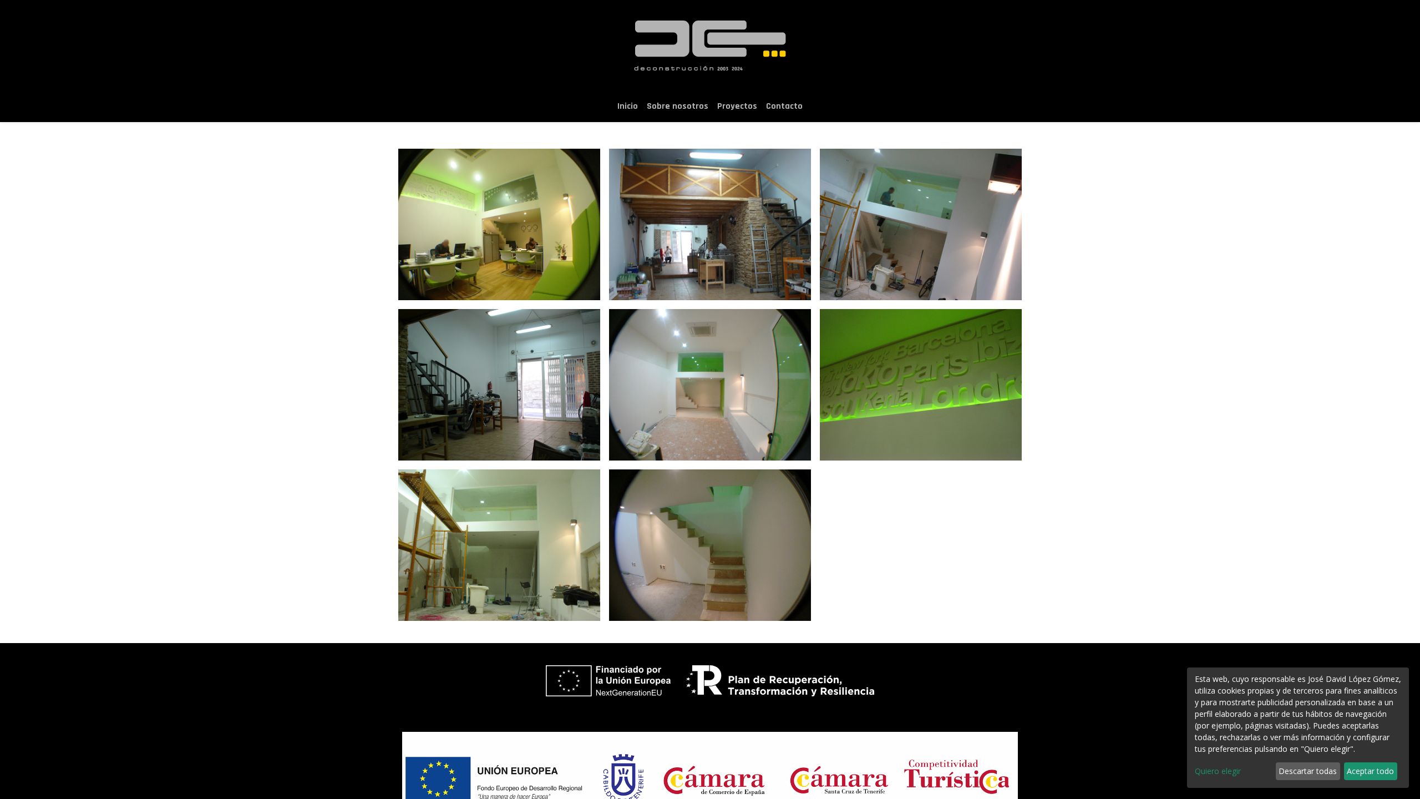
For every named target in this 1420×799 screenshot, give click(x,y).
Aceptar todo (1370, 771)
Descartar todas (1308, 771)
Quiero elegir (1218, 771)
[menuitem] (627, 106)
